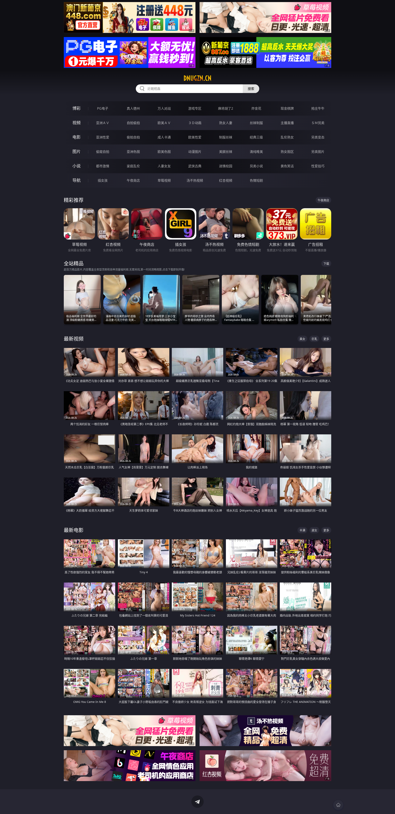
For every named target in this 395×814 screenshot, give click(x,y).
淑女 (314, 530)
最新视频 (74, 338)
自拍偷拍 (133, 123)
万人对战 (164, 108)
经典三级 (256, 137)
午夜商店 (133, 180)
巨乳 (314, 339)
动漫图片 (194, 151)
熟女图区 (287, 151)
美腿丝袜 (225, 151)
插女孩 (103, 180)
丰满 (302, 530)
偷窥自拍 (102, 151)
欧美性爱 (194, 137)
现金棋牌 (287, 108)
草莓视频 (164, 180)
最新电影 (74, 530)
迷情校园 (225, 166)
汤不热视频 (195, 180)
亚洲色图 (133, 151)
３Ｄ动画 (194, 123)
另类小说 (256, 166)
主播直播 (287, 123)
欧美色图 (164, 151)
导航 (76, 180)
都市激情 (102, 166)
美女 (302, 339)
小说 (76, 166)
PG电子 (102, 108)
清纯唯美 (256, 151)
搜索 (251, 88)
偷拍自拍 (133, 137)
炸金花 (256, 108)
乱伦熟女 (287, 137)
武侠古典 (194, 166)
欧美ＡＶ (164, 123)
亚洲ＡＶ (102, 123)
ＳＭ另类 (317, 123)
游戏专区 (194, 108)
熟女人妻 (225, 123)
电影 (76, 137)
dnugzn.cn (197, 78)
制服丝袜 (225, 137)
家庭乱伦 (133, 166)
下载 (326, 263)
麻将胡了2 (225, 108)
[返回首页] (338, 805)
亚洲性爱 (102, 137)
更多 (326, 339)
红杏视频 (225, 180)
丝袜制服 (256, 123)
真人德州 (133, 108)
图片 (76, 151)
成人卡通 (164, 137)
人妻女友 (164, 166)
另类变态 (317, 137)
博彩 (76, 108)
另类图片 (317, 151)
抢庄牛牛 (317, 108)
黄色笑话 (287, 166)
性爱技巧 (317, 166)
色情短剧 (256, 180)
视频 (76, 123)
